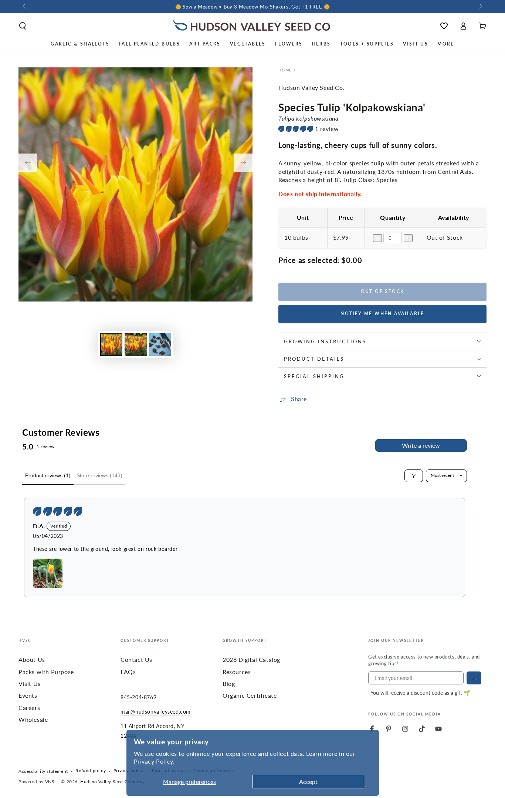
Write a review (421, 445)
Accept (308, 781)
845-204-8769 (138, 697)
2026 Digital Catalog (251, 659)
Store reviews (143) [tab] (99, 475)
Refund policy (90, 771)
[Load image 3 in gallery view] (160, 344)
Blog (229, 683)
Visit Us (29, 683)
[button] (22, 26)
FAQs (128, 671)
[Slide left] (24, 6)
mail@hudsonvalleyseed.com (156, 711)
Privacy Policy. (154, 761)
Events (27, 695)
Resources (237, 671)
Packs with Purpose (46, 671)
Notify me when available (382, 313)
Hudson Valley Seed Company (112, 781)
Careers (29, 707)
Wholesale (33, 719)
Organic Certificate (250, 695)
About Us (31, 659)
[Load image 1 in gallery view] (111, 344)
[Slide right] (480, 6)
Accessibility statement (43, 771)
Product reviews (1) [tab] (48, 475)
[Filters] (413, 475)
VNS (50, 781)
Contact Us (136, 659)
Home (285, 70)
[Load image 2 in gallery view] (136, 344)
